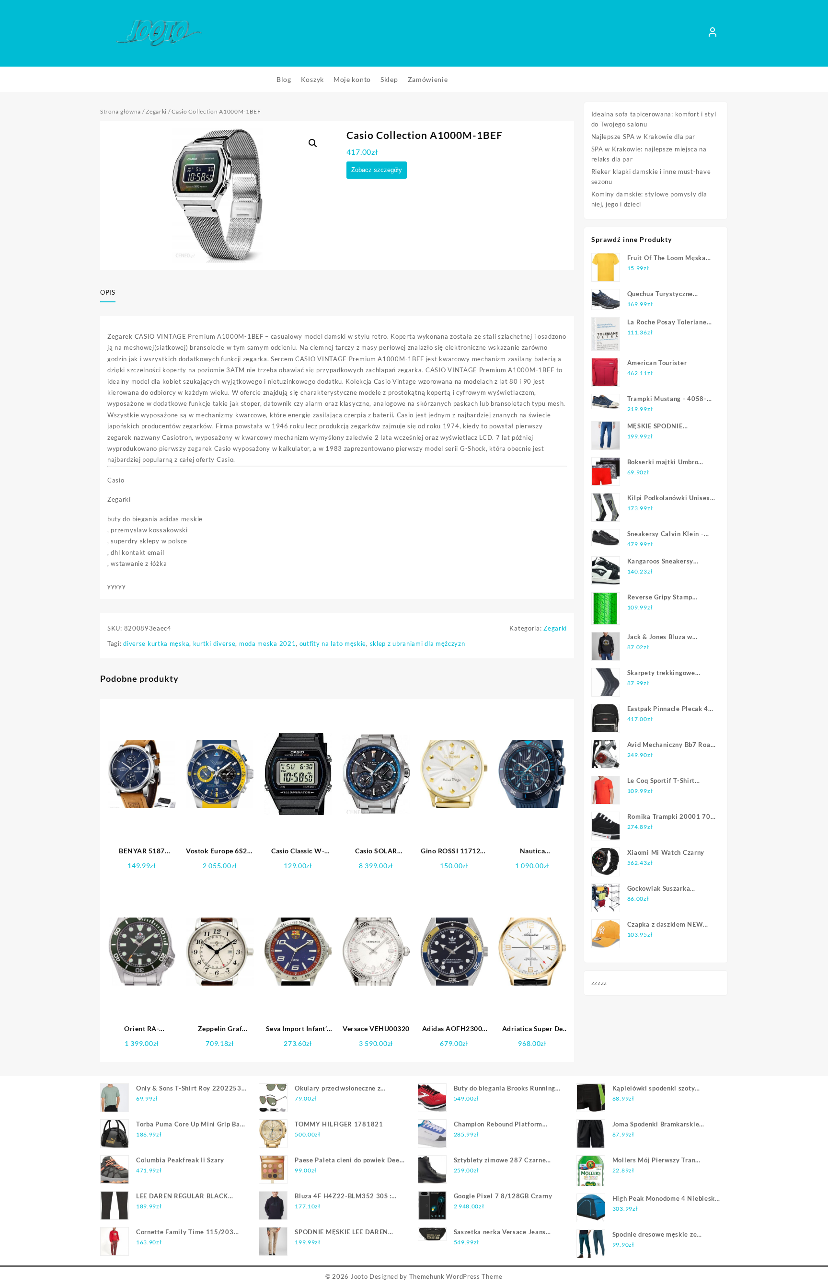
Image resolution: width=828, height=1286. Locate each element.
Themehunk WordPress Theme (456, 1276)
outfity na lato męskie (332, 643)
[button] (313, 143)
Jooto (359, 1276)
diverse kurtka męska (156, 643)
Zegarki (156, 111)
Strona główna (120, 111)
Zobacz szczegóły (376, 169)
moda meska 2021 (267, 643)
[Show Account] (712, 33)
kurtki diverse (214, 643)
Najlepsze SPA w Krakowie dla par (643, 136)
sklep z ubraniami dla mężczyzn (417, 643)
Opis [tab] (107, 292)
